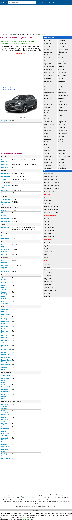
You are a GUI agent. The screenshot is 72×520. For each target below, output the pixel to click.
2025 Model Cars (49, 222)
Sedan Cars (47, 264)
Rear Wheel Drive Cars (51, 209)
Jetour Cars (47, 168)
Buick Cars (47, 127)
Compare (11, 121)
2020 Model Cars (49, 236)
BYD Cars (61, 139)
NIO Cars (47, 151)
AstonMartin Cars (49, 84)
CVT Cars (47, 203)
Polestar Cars (48, 136)
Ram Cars (61, 136)
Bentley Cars (62, 87)
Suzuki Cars (62, 58)
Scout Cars (47, 165)
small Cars (47, 296)
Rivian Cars (47, 133)
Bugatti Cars (48, 104)
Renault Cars (48, 69)
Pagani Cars (62, 122)
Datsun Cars (48, 162)
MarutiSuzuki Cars (64, 156)
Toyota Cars (62, 43)
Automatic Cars (49, 198)
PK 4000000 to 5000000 (51, 179)
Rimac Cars (61, 127)
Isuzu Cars (61, 142)
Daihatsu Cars (62, 104)
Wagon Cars (47, 279)
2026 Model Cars (49, 219)
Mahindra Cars (48, 145)
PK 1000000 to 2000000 (51, 188)
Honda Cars (47, 40)
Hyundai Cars (48, 52)
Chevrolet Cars (62, 52)
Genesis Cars (48, 122)
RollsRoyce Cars (49, 93)
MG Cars (46, 110)
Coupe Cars (47, 276)
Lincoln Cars (48, 90)
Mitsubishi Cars (63, 49)
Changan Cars (62, 110)
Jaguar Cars (47, 64)
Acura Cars (47, 119)
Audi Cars (61, 46)
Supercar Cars (48, 287)
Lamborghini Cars (63, 61)
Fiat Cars (47, 113)
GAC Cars (61, 116)
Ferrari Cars (47, 87)
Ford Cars (47, 55)
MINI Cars (61, 81)
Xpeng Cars (61, 153)
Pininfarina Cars (49, 124)
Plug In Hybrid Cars (50, 249)
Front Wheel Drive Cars (51, 206)
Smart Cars (47, 156)
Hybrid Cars (47, 246)
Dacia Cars (61, 159)
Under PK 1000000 (50, 191)
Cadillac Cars (62, 64)
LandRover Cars (49, 66)
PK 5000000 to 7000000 (51, 177)
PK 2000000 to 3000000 (51, 185)
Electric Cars (48, 243)
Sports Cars (47, 284)
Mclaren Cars (62, 90)
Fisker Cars (47, 139)
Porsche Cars (48, 58)
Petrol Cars (47, 254)
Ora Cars (46, 153)
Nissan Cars (47, 46)
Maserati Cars (62, 72)
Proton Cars (62, 119)
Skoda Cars (47, 95)
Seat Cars (61, 113)
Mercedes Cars (62, 55)
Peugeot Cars (48, 75)
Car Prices (36, 510)
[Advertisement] (36, 19)
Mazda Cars (62, 78)
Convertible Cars (49, 273)
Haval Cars (61, 107)
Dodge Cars (47, 78)
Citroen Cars (62, 93)
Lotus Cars (47, 130)
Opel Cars (61, 84)
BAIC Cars (47, 116)
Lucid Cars (61, 162)
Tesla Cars (61, 124)
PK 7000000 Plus (49, 174)
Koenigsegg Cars (63, 130)
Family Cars (47, 293)
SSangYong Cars (63, 95)
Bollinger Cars (62, 133)
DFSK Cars (47, 159)
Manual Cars (48, 201)
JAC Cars (46, 101)
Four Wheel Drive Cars (51, 212)
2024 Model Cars (49, 225)
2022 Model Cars (49, 230)
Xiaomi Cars (62, 165)
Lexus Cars (47, 43)
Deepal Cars (62, 168)
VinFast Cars (48, 148)
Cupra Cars (61, 151)
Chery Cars (61, 98)
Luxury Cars (48, 281)
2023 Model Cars (49, 228)
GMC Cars (61, 69)
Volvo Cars (47, 98)
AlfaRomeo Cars (63, 101)
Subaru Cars (62, 75)
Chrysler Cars (48, 81)
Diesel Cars (47, 257)
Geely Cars (47, 107)
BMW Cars (61, 40)
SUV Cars (47, 267)
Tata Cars (47, 142)
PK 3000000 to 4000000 (51, 182)
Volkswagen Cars (49, 72)
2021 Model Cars (49, 233)
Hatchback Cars (49, 270)
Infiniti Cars (47, 61)
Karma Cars (62, 148)
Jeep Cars (61, 66)
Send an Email (51, 506)
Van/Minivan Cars (50, 290)
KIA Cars (47, 49)
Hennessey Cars (63, 145)
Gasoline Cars (48, 252)
